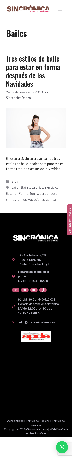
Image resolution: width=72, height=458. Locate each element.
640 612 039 (47, 299)
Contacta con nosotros (69, 219)
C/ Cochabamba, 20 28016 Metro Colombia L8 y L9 (36, 259)
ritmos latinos (16, 199)
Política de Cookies (38, 420)
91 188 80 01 (27, 299)
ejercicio (51, 187)
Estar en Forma (17, 193)
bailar (15, 187)
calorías (37, 187)
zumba (51, 199)
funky (34, 193)
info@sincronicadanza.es (36, 322)
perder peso (49, 193)
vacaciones (36, 199)
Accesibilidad (15, 420)
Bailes (25, 187)
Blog (14, 181)
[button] (62, 447)
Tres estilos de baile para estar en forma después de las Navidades (33, 71)
